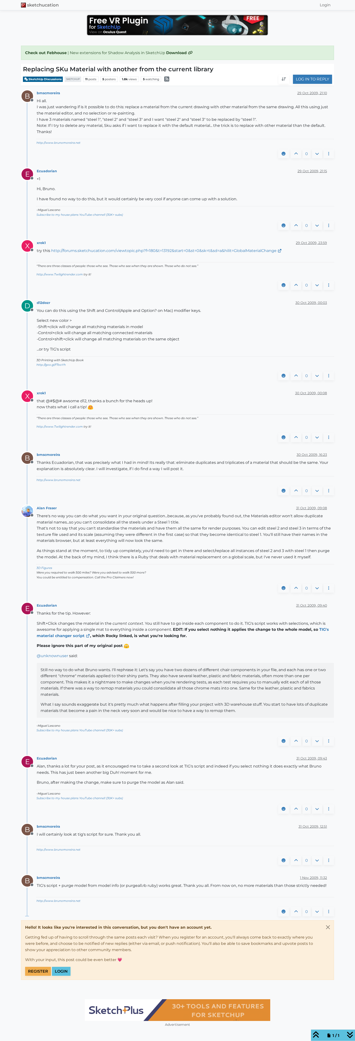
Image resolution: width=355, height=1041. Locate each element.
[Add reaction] (283, 153)
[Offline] (29, 511)
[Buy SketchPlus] (177, 1010)
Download (177, 52)
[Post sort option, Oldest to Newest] (283, 79)
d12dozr (43, 303)
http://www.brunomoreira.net (58, 142)
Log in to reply (312, 79)
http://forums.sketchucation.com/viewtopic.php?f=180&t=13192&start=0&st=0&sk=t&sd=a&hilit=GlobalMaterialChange (164, 250)
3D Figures (44, 568)
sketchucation (43, 4)
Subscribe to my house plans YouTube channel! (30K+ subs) (79, 214)
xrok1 (41, 243)
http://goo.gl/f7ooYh (51, 364)
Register (38, 971)
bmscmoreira (48, 93)
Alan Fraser (47, 508)
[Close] (328, 927)
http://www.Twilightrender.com (59, 274)
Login (61, 971)
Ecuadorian (47, 171)
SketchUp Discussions (45, 79)
